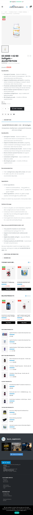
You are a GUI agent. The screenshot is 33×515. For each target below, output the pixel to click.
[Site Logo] (16, 7)
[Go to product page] (5, 334)
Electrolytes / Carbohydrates (22, 281)
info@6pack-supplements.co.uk (10, 469)
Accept (17, 512)
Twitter (5, 114)
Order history (6, 485)
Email (14, 114)
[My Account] (27, 7)
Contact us (5, 480)
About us (5, 479)
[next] (30, 56)
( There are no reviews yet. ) (14, 63)
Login (4, 487)
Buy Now (8, 289)
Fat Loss (3, 281)
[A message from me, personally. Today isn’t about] (16, 447)
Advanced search (7, 486)
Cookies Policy (6, 494)
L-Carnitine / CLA (8, 281)
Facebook (3, 114)
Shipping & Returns (7, 499)
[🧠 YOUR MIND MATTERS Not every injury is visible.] (26, 447)
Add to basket (18, 108)
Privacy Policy (6, 493)
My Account (5, 481)
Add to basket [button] (12, 268)
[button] (3, 6)
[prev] (28, 56)
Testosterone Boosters (11, 314)
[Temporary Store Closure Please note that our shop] (6, 447)
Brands (4, 500)
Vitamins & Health (28, 314)
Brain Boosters (4, 314)
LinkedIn (8, 114)
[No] (31, 510)
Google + (11, 114)
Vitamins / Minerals (21, 314)
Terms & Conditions (7, 495)
